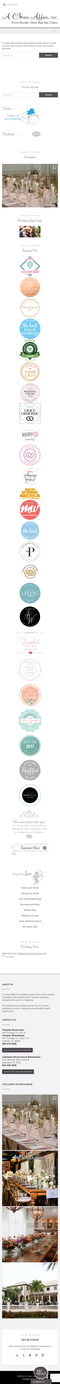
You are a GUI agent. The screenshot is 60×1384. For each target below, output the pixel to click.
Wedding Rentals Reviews (30, 953)
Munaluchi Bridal (30, 893)
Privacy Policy (30, 1378)
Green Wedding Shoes (30, 921)
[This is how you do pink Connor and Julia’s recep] (30, 191)
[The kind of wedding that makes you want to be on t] (30, 1290)
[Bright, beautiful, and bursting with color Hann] (30, 1234)
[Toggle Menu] (54, 30)
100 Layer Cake (30, 926)
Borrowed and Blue (30, 904)
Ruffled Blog (30, 910)
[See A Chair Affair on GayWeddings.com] (30, 455)
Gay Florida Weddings (30, 898)
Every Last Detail (30, 887)
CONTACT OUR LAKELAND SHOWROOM (18, 1072)
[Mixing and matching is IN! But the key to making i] (30, 1178)
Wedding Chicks (30, 915)
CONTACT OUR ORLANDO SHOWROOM (17, 1050)
